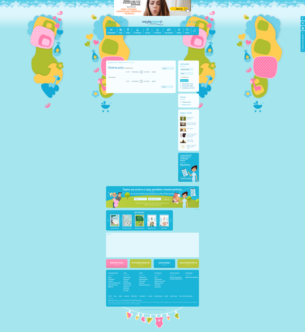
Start (110, 296)
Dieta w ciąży (126, 279)
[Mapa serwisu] (189, 22)
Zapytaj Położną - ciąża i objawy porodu (152, 22)
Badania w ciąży (127, 277)
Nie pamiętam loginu (187, 86)
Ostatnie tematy (186, 102)
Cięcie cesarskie (142, 281)
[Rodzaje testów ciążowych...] (183, 118)
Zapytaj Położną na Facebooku (303, 18)
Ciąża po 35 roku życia (113, 285)
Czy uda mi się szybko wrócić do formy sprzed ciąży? (192, 135)
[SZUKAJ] (193, 31)
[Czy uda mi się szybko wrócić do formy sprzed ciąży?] (183, 135)
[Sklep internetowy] (115, 22)
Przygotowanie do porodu (144, 285)
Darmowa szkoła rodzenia (303, 41)
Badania (109, 277)
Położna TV (142, 296)
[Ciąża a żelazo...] (183, 129)
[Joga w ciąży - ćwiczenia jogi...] (183, 141)
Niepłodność (110, 287)
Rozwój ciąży (126, 288)
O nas (115, 296)
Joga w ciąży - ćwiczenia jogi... (190, 140)
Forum (166, 296)
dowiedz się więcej (186, 178)
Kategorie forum (186, 105)
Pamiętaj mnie (185, 77)
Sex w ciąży (126, 290)
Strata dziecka (157, 285)
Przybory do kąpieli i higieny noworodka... (192, 123)
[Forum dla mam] (121, 22)
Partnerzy (134, 296)
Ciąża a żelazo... (190, 128)
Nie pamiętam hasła (187, 84)
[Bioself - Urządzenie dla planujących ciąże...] (183, 146)
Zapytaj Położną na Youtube (303, 28)
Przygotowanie (111, 279)
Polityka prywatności (186, 296)
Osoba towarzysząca (143, 279)
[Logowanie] (184, 22)
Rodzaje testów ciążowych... (190, 118)
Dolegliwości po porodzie (159, 281)
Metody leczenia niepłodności (191, 277)
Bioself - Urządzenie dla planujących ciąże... (191, 146)
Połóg (155, 277)
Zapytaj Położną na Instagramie (303, 23)
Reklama (126, 296)
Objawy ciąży (126, 287)
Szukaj (150, 296)
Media (120, 296)
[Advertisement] (152, 47)
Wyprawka (126, 281)
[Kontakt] (195, 22)
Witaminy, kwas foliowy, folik (114, 283)
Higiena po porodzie (158, 283)
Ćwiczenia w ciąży (127, 285)
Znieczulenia (141, 283)
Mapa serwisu (158, 296)
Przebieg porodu (142, 277)
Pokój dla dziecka (127, 283)
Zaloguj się (184, 80)
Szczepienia (110, 281)
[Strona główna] (109, 22)
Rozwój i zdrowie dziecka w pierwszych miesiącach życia (176, 278)
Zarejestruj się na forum (188, 88)
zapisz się (166, 199)
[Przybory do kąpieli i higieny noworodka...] (183, 124)
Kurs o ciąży (173, 296)
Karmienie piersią (158, 279)
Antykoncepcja (157, 287)
